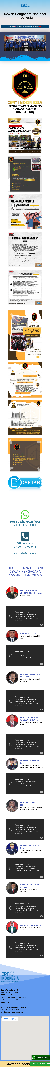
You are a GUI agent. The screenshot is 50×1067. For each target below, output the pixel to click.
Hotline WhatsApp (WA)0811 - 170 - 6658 (25, 523)
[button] (6, 44)
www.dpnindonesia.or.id (25, 1064)
